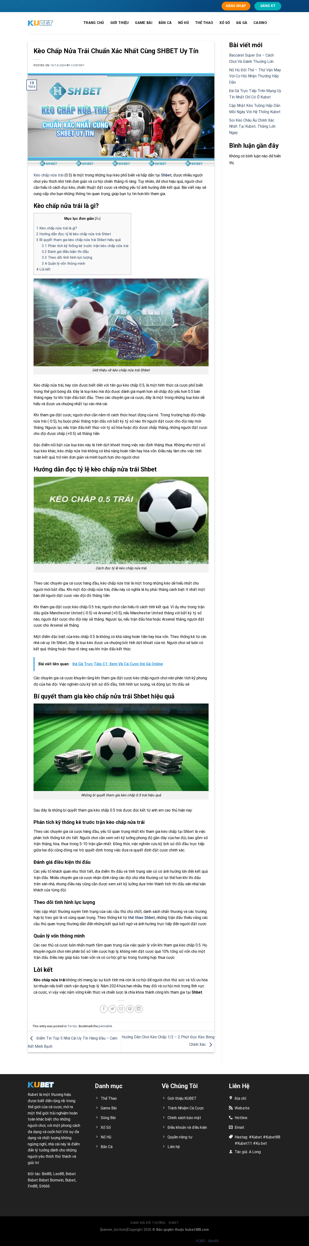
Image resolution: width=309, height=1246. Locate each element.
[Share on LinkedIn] (139, 1009)
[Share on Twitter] (112, 1009)
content (77, 65)
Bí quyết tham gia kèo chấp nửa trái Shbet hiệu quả (78, 240)
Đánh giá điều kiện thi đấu (65, 251)
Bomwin (56, 1180)
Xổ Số (224, 23)
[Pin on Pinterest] (130, 1009)
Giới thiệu (119, 23)
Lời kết (43, 269)
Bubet (70, 1180)
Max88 (213, 1241)
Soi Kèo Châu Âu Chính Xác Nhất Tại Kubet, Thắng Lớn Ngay (252, 126)
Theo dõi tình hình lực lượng (67, 257)
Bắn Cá (165, 23)
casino (260, 23)
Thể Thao (204, 23)
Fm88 (32, 1186)
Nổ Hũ (183, 23)
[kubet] (52, 23)
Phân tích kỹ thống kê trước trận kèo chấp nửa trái (85, 246)
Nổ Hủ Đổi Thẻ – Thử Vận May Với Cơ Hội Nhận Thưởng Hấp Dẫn (255, 76)
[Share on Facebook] (104, 1009)
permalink (105, 1026)
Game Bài (143, 23)
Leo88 (58, 1174)
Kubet (33, 1094)
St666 (44, 1186)
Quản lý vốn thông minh (63, 263)
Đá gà (241, 23)
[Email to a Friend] (121, 1009)
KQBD (200, 1241)
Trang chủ (93, 23)
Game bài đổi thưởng (148, 1222)
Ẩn (97, 218)
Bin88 (46, 1174)
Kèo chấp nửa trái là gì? (56, 228)
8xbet (71, 1174)
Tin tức (72, 1026)
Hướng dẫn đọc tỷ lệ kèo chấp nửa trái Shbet (73, 234)
